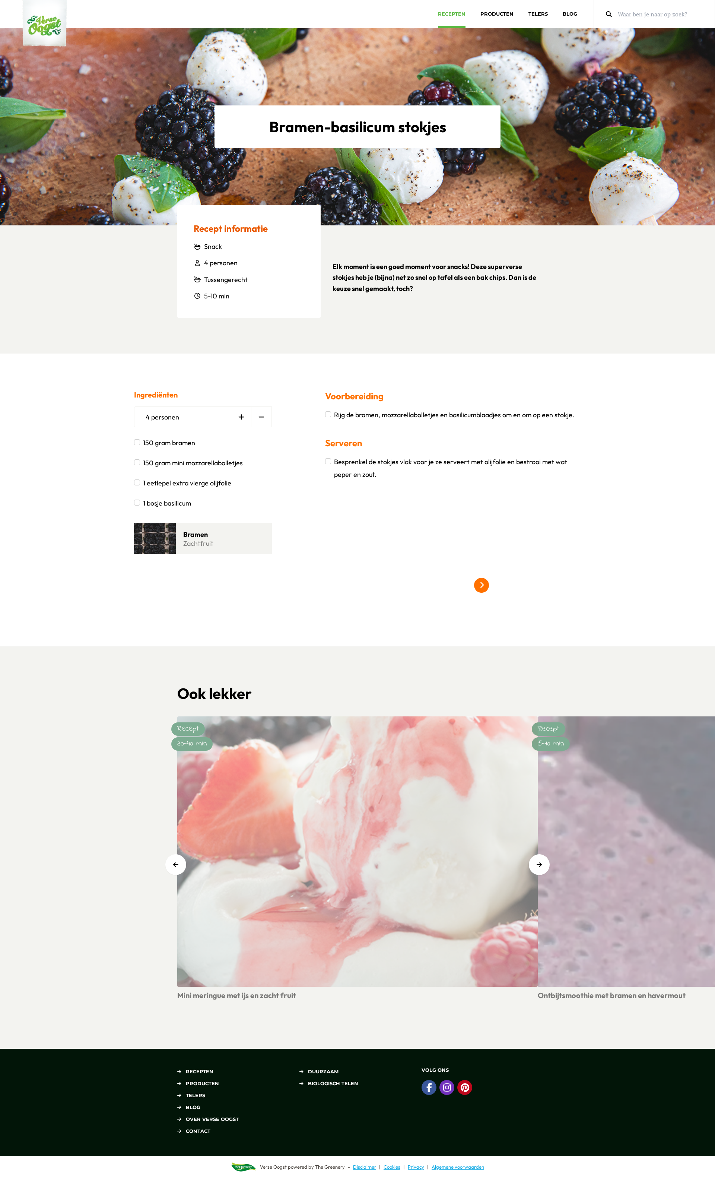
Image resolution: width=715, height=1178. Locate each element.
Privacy (416, 1167)
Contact (198, 1131)
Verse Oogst (273, 1167)
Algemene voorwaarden (458, 1167)
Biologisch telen (333, 1083)
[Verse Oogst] (44, 23)
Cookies (392, 1167)
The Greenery (330, 1167)
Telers (538, 14)
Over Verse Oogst (212, 1119)
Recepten (451, 14)
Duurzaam (323, 1071)
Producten (497, 14)
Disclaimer (364, 1167)
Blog (570, 14)
